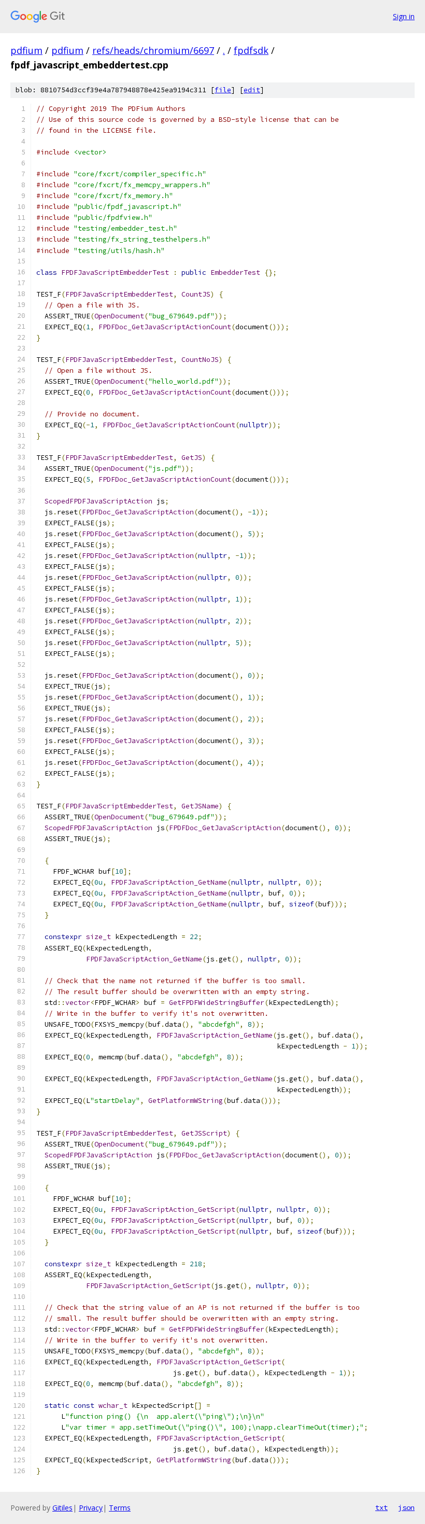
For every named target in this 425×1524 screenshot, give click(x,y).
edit (252, 90)
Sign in (404, 16)
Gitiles (62, 1508)
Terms (120, 1508)
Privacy (91, 1508)
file (223, 90)
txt (381, 1507)
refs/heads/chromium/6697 (153, 50)
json (406, 1507)
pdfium (26, 50)
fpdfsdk (251, 50)
